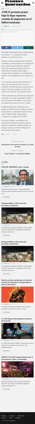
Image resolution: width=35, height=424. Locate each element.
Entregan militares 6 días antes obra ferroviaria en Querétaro (13, 204)
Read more (6, 197)
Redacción (6, 26)
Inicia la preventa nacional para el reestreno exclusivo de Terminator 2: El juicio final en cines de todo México (16, 282)
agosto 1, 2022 (16, 26)
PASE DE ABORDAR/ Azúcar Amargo (15, 167)
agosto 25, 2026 (15, 186)
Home (2, 8)
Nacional (8, 8)
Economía (11, 416)
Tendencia (18, 418)
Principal (14, 134)
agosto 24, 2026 (15, 225)
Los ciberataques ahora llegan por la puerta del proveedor (16, 319)
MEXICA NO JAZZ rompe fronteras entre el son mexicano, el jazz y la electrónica (17, 358)
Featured (8, 134)
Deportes (3, 416)
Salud (10, 418)
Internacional (21, 416)
